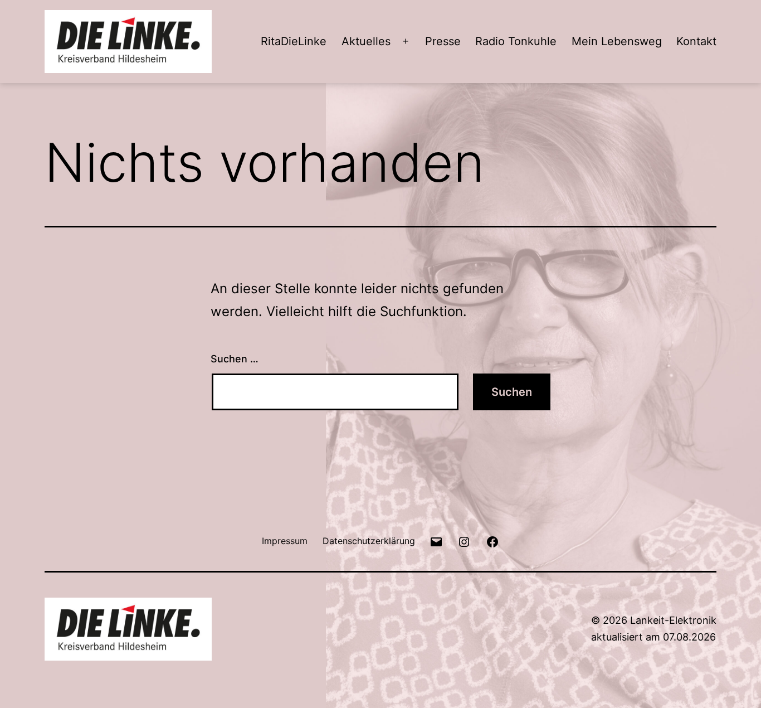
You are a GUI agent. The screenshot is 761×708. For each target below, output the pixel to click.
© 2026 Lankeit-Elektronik (653, 620)
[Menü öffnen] (405, 41)
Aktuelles (366, 41)
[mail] (436, 540)
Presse (443, 41)
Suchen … (234, 359)
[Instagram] (464, 540)
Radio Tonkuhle (516, 41)
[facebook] (492, 540)
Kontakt (696, 41)
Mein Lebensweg (617, 41)
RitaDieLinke (293, 41)
